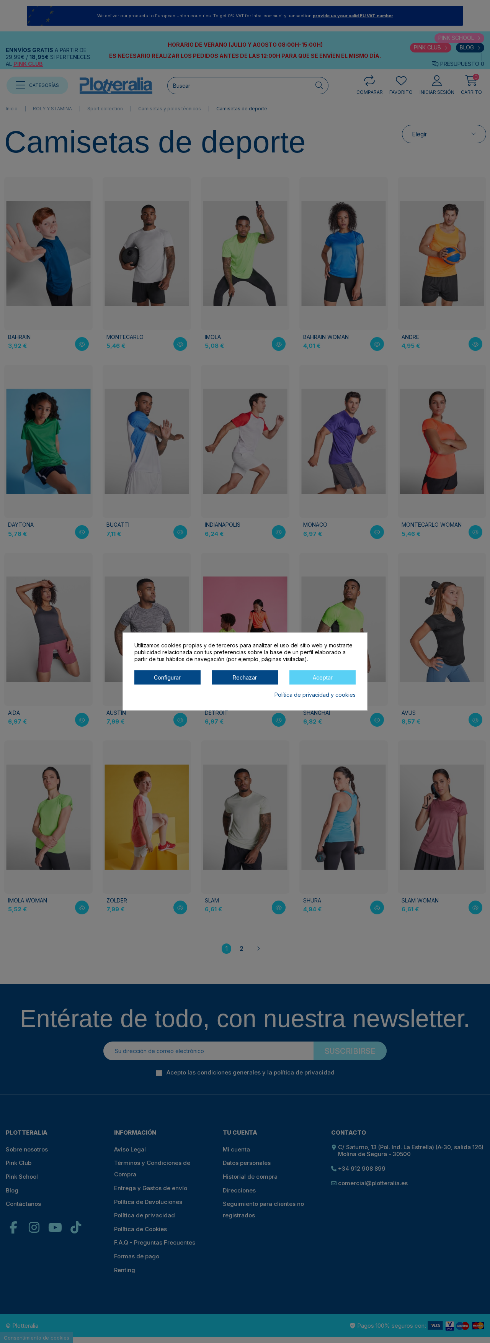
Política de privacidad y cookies (315, 695)
